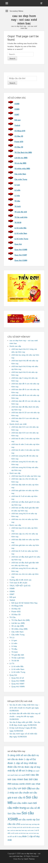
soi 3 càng (27, 770)
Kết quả (17, 120)
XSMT (16, 115)
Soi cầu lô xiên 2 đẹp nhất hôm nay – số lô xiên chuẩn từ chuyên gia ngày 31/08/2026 (24, 708)
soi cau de (32, 774)
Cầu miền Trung (20, 179)
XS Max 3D (18, 147)
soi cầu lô (19, 797)
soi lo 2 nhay (12, 827)
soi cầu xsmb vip (26, 819)
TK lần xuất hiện (20, 217)
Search (12, 83)
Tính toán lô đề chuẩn (18, 583)
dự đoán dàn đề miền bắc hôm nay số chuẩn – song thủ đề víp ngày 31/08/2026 (24, 716)
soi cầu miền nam (23, 803)
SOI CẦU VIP (14, 788)
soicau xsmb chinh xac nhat (26, 784)
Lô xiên (17, 190)
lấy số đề (16, 770)
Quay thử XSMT (20, 255)
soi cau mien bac (18, 779)
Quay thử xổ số (17, 678)
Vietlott (17, 125)
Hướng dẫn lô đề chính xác (20, 580)
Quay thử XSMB (20, 250)
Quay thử (18, 244)
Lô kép (17, 196)
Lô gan (17, 185)
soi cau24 (22, 775)
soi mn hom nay (34, 833)
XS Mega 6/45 (19, 131)
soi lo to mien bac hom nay (18, 830)
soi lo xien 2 (31, 830)
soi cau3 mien (13, 775)
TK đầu (17, 201)
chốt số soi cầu (23, 755)
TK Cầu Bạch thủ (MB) (23, 152)
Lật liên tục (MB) (20, 158)
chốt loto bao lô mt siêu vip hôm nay (26, 476)
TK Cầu (12, 617)
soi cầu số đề (33, 808)
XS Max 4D (18, 136)
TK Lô (11, 638)
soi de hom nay (26, 824)
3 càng (11, 755)
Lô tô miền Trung (21, 239)
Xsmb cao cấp (15, 346)
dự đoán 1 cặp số (23, 759)
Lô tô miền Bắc (20, 228)
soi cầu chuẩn (22, 792)
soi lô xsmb (14, 833)
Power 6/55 (18, 142)
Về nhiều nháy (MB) (22, 169)
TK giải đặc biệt (20, 212)
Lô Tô (11, 663)
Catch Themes (29, 859)
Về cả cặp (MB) (20, 163)
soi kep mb (35, 824)
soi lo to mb (27, 827)
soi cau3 (36, 771)
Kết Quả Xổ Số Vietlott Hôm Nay (24, 603)
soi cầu (26, 788)
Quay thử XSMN (20, 260)
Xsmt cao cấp (14, 473)
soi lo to (19, 827)
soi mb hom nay (23, 833)
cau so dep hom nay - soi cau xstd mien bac (24, 19)
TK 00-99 (17, 223)
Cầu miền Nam (20, 174)
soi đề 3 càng (17, 836)
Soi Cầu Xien (14, 813)
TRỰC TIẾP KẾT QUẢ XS (19, 586)
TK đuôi (17, 206)
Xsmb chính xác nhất (17, 424)
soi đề (10, 836)
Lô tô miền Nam (20, 233)
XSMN (16, 109)
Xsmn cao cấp (15, 525)
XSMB (16, 104)
